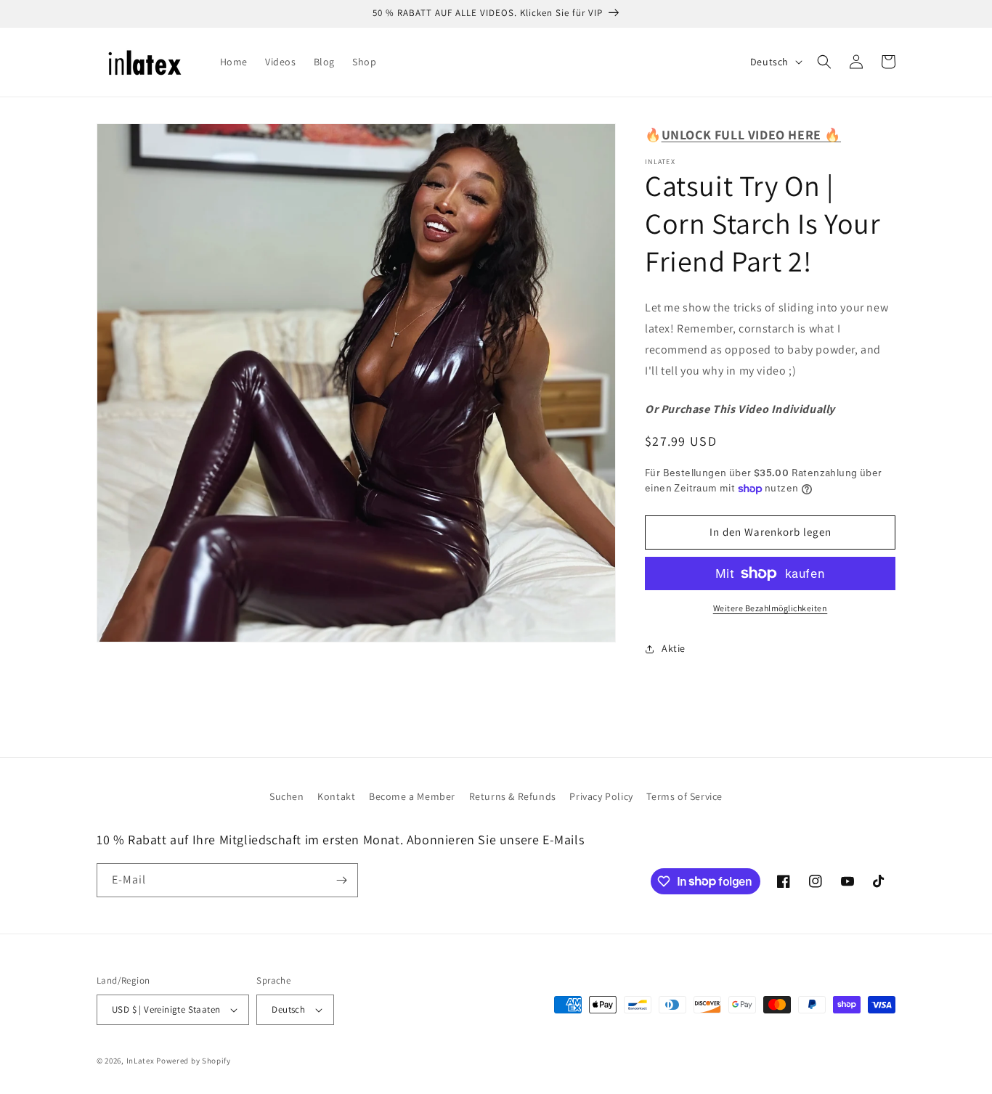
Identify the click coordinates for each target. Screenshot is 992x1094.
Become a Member (412, 796)
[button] (824, 62)
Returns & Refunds (512, 796)
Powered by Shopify (193, 1061)
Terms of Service (684, 796)
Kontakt (336, 796)
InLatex (140, 1061)
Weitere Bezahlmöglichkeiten (770, 608)
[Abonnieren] (341, 880)
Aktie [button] (674, 648)
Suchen (286, 796)
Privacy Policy (601, 796)
